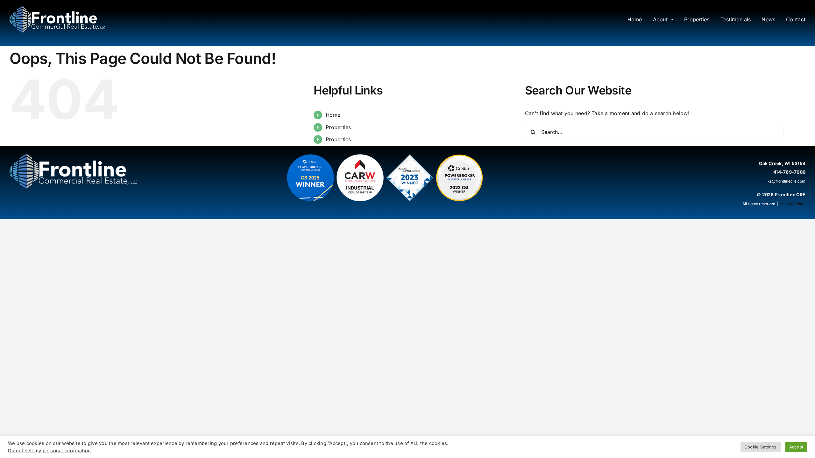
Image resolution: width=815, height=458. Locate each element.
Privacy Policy (792, 203)
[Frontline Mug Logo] (57, 9)
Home (333, 115)
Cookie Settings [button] (760, 446)
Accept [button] (796, 446)
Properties (338, 127)
